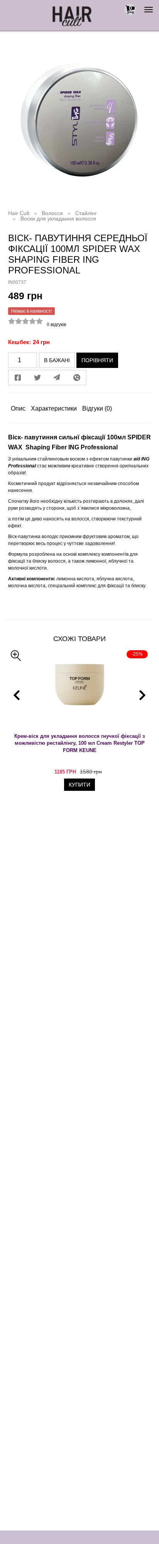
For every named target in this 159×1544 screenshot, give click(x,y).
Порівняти (97, 360)
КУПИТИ (79, 785)
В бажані (57, 360)
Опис (18, 408)
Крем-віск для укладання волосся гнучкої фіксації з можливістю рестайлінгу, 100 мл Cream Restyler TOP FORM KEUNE (79, 743)
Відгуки (97, 408)
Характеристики (54, 408)
